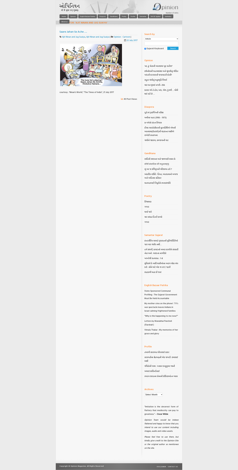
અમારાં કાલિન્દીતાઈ (152, 371)
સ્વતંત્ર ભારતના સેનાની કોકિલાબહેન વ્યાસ (161, 376)
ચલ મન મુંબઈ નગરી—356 (154, 84)
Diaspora (102, 16)
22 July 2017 (132, 40)
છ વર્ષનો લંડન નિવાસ (153, 122)
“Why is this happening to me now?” (161, 315)
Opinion (73, 16)
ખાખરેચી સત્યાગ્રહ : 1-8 (153, 258)
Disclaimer (161, 466)
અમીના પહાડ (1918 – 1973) (155, 117)
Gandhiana (114, 16)
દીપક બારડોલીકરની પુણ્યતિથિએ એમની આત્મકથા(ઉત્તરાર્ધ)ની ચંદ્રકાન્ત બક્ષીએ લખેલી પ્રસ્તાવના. (160, 131)
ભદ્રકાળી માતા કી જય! (152, 272)
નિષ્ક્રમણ (147, 201)
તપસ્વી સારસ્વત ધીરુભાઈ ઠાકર (156, 352)
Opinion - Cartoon (122, 36)
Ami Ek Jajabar (156, 16)
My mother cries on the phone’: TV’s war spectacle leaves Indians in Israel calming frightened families (161, 307)
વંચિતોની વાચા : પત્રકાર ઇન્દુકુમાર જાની (159, 366)
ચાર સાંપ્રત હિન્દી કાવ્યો (153, 216)
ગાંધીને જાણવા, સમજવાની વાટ (156, 140)
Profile (133, 16)
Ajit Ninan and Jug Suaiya (73, 36)
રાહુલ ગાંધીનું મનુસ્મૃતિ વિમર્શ (155, 79)
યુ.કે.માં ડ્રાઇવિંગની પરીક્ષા (154, 112)
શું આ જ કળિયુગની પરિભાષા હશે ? (158, 169)
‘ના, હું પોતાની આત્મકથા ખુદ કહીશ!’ (158, 66)
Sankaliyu (168, 16)
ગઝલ (146, 206)
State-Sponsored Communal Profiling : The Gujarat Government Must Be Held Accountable (160, 294)
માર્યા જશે (148, 211)
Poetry (124, 16)
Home (63, 16)
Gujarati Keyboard (155, 48)
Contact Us (173, 466)
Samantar (143, 16)
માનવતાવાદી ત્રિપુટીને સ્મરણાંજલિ (157, 182)
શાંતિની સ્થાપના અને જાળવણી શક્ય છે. (160, 158)
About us (64, 21)
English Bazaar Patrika (87, 16)
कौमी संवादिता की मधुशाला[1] (156, 164)
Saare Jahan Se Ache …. (73, 31)
